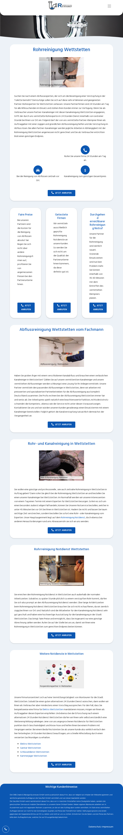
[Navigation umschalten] (109, 6)
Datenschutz (95, 827)
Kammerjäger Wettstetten (33, 756)
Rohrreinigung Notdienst (73, 517)
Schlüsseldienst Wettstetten (34, 752)
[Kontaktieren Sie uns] (5, 829)
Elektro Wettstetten (53, 709)
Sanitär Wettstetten (30, 748)
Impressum (107, 827)
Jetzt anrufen (63, 193)
